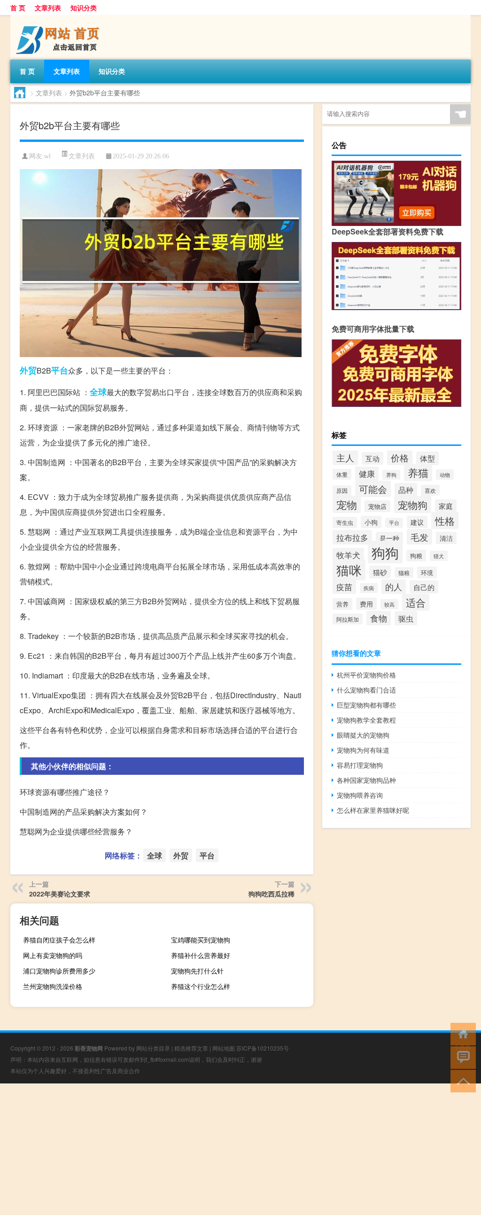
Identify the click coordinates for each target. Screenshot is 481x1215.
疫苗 (344, 586)
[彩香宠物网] (59, 18)
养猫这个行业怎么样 (200, 986)
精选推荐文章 (191, 1048)
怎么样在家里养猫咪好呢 (373, 810)
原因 (342, 490)
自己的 (423, 587)
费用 (366, 603)
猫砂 (380, 572)
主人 (345, 458)
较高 (389, 604)
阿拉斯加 (347, 619)
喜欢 (430, 490)
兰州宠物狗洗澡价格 (52, 986)
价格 (400, 457)
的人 (393, 586)
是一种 (389, 538)
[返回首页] (461, 1033)
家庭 (446, 506)
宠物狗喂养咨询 (360, 795)
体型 (427, 458)
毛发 (419, 536)
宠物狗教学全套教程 (366, 719)
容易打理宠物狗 (360, 765)
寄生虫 (344, 522)
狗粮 (416, 555)
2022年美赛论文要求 (59, 893)
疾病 (369, 588)
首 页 (17, 7)
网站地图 (223, 1048)
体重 (342, 474)
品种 (405, 489)
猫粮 (404, 572)
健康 (367, 473)
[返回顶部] (461, 1080)
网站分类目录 (153, 1048)
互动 (372, 458)
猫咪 (349, 570)
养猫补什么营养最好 (200, 955)
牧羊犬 (348, 555)
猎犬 (439, 556)
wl (47, 156)
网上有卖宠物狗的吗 (52, 955)
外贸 (28, 370)
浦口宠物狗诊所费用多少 (59, 970)
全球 (98, 392)
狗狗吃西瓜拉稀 (271, 893)
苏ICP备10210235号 (262, 1048)
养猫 (418, 472)
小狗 (371, 522)
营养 (342, 604)
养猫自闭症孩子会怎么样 (59, 939)
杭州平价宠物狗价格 (366, 674)
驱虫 (405, 618)
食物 (378, 618)
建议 (417, 522)
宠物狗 (412, 504)
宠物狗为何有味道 (363, 750)
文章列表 (48, 7)
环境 (427, 572)
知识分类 (83, 7)
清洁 (446, 538)
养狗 (391, 474)
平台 (59, 370)
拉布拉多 (352, 537)
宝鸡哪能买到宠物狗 (200, 939)
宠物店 (377, 506)
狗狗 (385, 552)
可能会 (373, 489)
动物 (445, 474)
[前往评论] (461, 1056)
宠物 (346, 504)
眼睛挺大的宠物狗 (363, 735)
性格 (445, 521)
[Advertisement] (240, 1149)
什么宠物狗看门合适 (366, 689)
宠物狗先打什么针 (197, 970)
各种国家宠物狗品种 (366, 780)
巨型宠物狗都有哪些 (366, 704)
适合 (416, 602)
